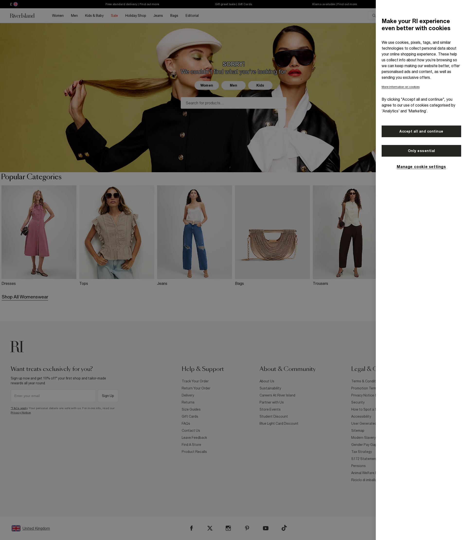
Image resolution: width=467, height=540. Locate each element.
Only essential (421, 151)
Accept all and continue (421, 131)
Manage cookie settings (421, 166)
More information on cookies (401, 87)
